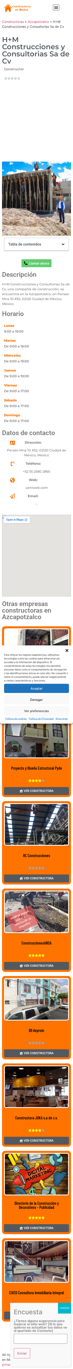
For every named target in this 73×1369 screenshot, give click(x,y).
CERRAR (64, 1308)
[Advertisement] (36, 120)
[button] (67, 651)
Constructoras (13, 22)
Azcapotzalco (38, 22)
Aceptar (37, 688)
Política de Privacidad (41, 718)
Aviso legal (62, 718)
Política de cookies (16, 718)
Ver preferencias (36, 711)
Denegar (36, 699)
